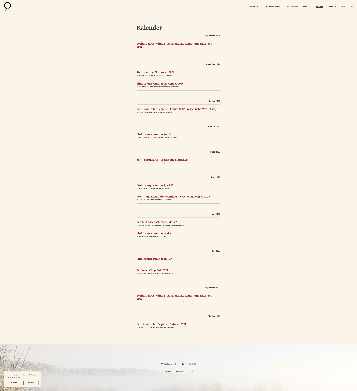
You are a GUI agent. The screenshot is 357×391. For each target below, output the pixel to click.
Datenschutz (180, 371)
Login (191, 371)
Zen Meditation (252, 6)
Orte (343, 6)
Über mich (332, 6)
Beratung (306, 6)
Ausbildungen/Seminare (272, 6)
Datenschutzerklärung (13, 377)
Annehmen (31, 382)
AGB (351, 6)
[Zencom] (7, 6)
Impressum (167, 371)
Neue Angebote (292, 6)
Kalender (319, 6)
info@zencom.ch (170, 364)
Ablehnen (13, 383)
